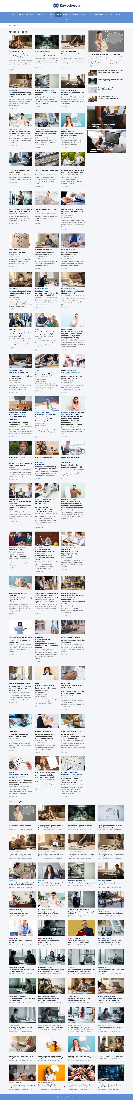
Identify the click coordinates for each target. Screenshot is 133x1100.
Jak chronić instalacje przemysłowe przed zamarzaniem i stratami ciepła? (111, 913)
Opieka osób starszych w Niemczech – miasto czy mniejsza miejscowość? (22, 884)
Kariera (37, 168)
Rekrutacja (74, 14)
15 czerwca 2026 (15, 297)
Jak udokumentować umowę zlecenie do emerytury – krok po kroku (20, 95)
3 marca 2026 (40, 514)
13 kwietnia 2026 (68, 380)
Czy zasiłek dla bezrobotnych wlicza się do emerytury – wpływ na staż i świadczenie (46, 600)
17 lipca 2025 (40, 779)
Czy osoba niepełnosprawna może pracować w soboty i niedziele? (46, 133)
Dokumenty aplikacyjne (69, 772)
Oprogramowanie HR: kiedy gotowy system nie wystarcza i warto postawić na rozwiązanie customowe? (110, 1001)
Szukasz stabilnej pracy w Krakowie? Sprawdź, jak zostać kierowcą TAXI (45, 375)
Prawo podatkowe (19, 776)
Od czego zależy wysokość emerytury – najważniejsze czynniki (22, 1086)
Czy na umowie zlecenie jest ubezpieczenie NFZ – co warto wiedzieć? (20, 688)
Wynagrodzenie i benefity (69, 551)
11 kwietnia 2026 (15, 426)
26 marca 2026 (41, 471)
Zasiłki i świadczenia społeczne (71, 416)
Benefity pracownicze (42, 90)
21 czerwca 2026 (68, 256)
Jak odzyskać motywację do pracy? (50, 883)
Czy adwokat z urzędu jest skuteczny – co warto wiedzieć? (22, 970)
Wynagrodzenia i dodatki (43, 549)
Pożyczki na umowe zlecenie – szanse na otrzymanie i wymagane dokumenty (73, 336)
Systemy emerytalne (20, 637)
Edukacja (38, 459)
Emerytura (12, 548)
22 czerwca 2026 (15, 254)
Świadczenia (17, 852)
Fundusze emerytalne (16, 593)
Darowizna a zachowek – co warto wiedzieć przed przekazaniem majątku (46, 736)
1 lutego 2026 (14, 692)
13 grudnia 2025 (67, 740)
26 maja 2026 (40, 340)
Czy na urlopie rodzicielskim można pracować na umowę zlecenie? (20, 293)
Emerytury (20, 548)
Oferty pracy (13, 129)
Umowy (15, 90)
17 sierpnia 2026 (15, 945)
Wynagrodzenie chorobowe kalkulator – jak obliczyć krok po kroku (46, 646)
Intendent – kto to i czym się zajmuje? (81, 883)
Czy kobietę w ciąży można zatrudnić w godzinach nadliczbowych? (51, 970)
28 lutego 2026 (14, 558)
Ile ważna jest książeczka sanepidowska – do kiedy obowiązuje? (51, 1086)
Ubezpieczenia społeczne (17, 372)
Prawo (65, 14)
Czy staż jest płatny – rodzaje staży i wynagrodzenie (69, 556)
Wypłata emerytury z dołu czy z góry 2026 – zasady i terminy (20, 600)
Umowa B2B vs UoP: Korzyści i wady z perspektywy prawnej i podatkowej (20, 782)
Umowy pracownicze (15, 461)
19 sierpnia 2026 (15, 136)
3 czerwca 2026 (67, 295)
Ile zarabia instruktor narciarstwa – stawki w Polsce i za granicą (44, 419)
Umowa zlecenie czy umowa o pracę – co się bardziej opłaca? (20, 465)
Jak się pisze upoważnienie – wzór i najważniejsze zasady (110, 89)
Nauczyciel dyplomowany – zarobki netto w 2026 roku (110, 80)
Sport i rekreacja (41, 414)
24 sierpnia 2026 (15, 60)
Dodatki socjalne (14, 499)
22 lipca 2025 (14, 786)
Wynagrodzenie (18, 51)
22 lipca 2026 (40, 175)
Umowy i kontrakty (41, 503)
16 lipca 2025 (67, 785)
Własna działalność (108, 1054)
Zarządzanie (99, 14)
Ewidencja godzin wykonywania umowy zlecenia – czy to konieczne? (73, 736)
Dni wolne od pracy (67, 682)
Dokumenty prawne (67, 499)
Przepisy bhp (47, 938)
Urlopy (15, 823)
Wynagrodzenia (24, 730)
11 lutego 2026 (67, 560)
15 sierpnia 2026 (41, 138)
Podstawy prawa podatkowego (18, 774)
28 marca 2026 (14, 469)
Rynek (91, 14)
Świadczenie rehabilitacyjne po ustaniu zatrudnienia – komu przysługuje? (109, 98)
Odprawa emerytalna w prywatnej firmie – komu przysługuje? (20, 913)
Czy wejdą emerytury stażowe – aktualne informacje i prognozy (17, 554)
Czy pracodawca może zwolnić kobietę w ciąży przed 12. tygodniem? (81, 1028)
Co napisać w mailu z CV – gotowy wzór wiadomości (20, 1028)
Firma (21, 14)
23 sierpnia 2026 (41, 58)
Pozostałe (109, 14)
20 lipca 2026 (67, 175)
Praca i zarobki (45, 412)
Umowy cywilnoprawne (42, 501)
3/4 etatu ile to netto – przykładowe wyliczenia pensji (44, 557)
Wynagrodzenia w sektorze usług (72, 461)
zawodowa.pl (72, 1097)
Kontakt (118, 14)
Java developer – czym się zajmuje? (50, 1027)
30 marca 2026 (67, 427)
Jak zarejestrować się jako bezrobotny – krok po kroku (48, 913)
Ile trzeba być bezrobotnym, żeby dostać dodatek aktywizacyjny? (20, 334)
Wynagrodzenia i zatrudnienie (44, 551)
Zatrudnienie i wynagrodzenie (44, 685)
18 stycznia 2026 (68, 696)
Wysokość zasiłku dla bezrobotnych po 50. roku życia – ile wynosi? (19, 56)
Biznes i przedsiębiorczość (106, 996)
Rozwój (83, 14)
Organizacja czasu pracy (69, 593)
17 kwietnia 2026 (68, 340)
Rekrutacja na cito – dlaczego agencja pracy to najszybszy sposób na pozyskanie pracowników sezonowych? (81, 972)
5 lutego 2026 (14, 604)
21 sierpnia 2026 (67, 58)
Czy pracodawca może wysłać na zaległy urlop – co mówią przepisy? (50, 1057)
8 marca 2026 (14, 512)
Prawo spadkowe (40, 731)
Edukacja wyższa (14, 414)
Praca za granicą (72, 168)
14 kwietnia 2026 (15, 380)
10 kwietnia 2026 (41, 423)
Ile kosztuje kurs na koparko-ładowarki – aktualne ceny (48, 999)
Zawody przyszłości (83, 909)
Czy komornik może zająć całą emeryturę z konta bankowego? (79, 941)
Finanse (14, 14)
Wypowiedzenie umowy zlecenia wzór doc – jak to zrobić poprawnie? (71, 780)
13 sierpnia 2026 (74, 973)
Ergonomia (64, 592)
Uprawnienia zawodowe (25, 1054)
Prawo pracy (17, 370)
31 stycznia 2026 (41, 694)
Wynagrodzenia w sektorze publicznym (17, 417)
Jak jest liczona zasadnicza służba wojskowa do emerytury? (80, 999)
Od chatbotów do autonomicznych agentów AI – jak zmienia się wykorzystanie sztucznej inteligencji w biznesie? (111, 1087)
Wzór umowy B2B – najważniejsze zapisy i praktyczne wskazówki (44, 509)
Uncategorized (13, 374)
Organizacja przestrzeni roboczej (73, 595)
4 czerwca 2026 (41, 297)
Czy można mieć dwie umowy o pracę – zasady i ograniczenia (46, 690)
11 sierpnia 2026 (67, 138)
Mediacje (38, 772)
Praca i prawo (50, 168)
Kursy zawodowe (43, 852)
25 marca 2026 (67, 469)
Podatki (11, 730)
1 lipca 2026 (13, 213)
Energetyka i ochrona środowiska (20, 501)
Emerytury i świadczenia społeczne (72, 412)
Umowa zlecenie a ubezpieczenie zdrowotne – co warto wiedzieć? (72, 133)
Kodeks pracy (65, 730)
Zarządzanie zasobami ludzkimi (71, 503)
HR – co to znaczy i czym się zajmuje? (110, 1056)
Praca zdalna (70, 597)
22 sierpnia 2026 (15, 858)
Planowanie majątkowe (42, 730)
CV (9, 1025)
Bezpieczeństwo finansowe (17, 412)
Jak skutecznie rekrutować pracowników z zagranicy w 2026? (72, 211)
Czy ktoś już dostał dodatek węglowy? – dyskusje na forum (20, 507)
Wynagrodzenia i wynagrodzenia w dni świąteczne (72, 686)
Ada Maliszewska (27, 60)
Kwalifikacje (30, 14)
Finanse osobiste (67, 329)
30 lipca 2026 (103, 1089)
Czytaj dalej (12, 70)
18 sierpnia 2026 (74, 916)
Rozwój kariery (71, 548)
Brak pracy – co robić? (17, 252)
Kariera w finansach (73, 457)
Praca (59, 14)
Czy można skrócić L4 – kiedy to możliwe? (104, 54)
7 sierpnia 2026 (73, 1089)
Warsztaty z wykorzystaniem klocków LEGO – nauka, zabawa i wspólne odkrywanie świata (81, 1086)
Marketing (40, 14)
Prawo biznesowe (45, 499)
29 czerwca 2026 (68, 215)
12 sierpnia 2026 (44, 1002)
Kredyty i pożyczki (67, 331)
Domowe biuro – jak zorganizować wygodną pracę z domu (73, 601)
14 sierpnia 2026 (15, 973)
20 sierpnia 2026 (41, 97)
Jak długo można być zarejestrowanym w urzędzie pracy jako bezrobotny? (46, 293)
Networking (50, 14)
